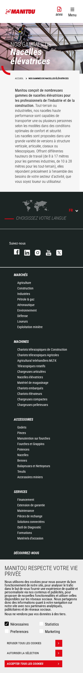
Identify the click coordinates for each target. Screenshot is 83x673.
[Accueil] (21, 11)
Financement (25, 499)
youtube (46, 252)
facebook (14, 252)
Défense (22, 316)
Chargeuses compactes (32, 399)
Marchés (21, 275)
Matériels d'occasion (30, 538)
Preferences (19, 631)
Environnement (27, 310)
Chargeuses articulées (31, 371)
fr (71, 210)
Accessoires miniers (30, 477)
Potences (23, 449)
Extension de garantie (31, 505)
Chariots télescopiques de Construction (42, 349)
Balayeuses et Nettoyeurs (33, 466)
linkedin (25, 252)
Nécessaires (19, 624)
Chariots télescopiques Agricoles (38, 355)
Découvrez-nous (26, 553)
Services (20, 492)
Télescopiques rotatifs (31, 366)
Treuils (21, 471)
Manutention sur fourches (33, 438)
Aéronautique (26, 305)
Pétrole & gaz (25, 299)
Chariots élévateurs (29, 394)
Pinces (21, 433)
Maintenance (25, 511)
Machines (21, 342)
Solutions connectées (30, 522)
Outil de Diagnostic (29, 527)
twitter (57, 252)
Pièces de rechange (29, 516)
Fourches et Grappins (30, 444)
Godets (21, 427)
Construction (25, 288)
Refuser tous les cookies (24, 643)
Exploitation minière (30, 327)
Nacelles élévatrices (30, 377)
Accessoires (23, 419)
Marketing (52, 631)
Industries (23, 294)
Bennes (22, 460)
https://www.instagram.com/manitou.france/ (35, 252)
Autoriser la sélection (23, 653)
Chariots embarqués (30, 388)
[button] (72, 11)
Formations (24, 533)
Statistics (52, 624)
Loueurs (22, 321)
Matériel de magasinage (32, 383)
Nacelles (22, 455)
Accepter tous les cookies (25, 663)
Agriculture (24, 283)
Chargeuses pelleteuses (32, 405)
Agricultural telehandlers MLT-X (36, 360)
